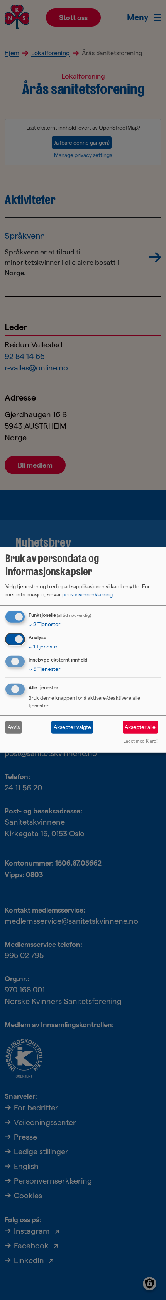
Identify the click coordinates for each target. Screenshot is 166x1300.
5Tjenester (44, 668)
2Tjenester (44, 624)
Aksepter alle (140, 727)
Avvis (14, 727)
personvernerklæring (87, 594)
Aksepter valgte (72, 727)
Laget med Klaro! (141, 741)
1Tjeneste (43, 646)
